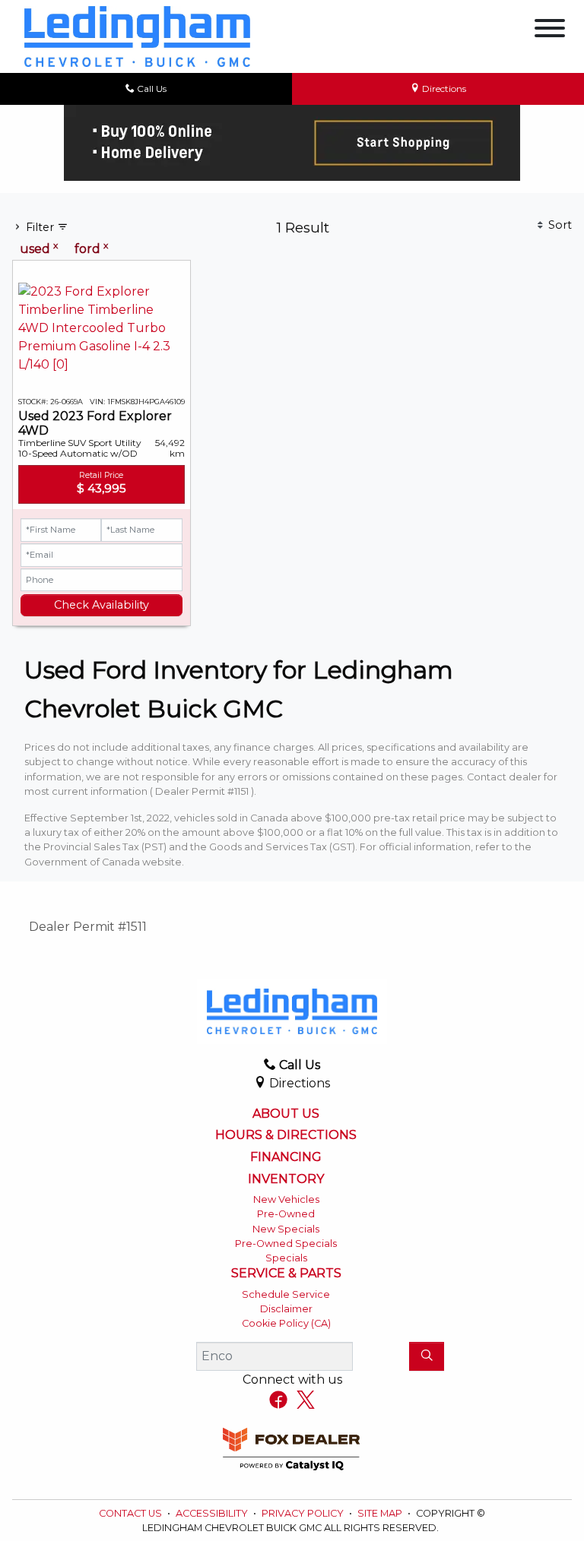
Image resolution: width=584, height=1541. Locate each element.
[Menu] (549, 31)
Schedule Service (286, 1294)
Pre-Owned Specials (286, 1243)
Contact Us (131, 1513)
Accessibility (213, 1513)
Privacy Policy (304, 1513)
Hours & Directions (286, 1135)
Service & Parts (286, 1273)
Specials (286, 1258)
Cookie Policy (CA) (286, 1323)
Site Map (381, 1513)
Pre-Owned (286, 1214)
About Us (285, 1114)
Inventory (286, 1179)
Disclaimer (286, 1309)
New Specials (285, 1229)
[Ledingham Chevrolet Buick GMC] (137, 35)
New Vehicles (286, 1199)
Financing (286, 1157)
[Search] (426, 1356)
